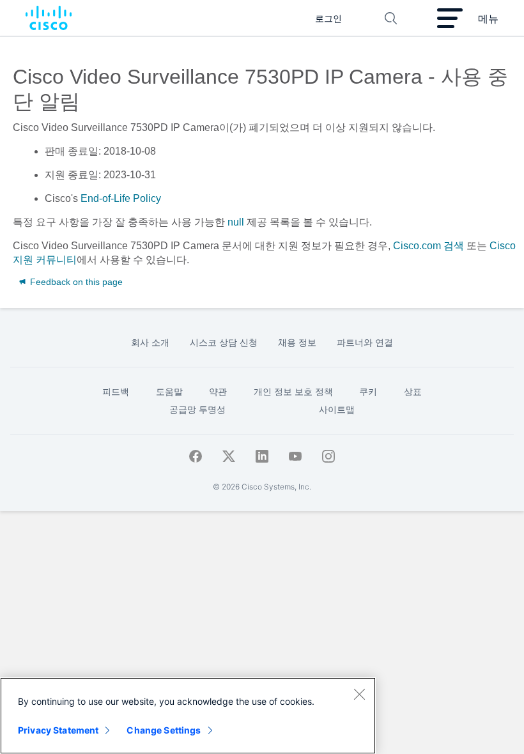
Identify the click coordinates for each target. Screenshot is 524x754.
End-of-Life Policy (121, 198)
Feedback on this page (75, 282)
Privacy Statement (58, 730)
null (235, 222)
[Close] (359, 694)
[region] (188, 715)
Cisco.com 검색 (428, 245)
